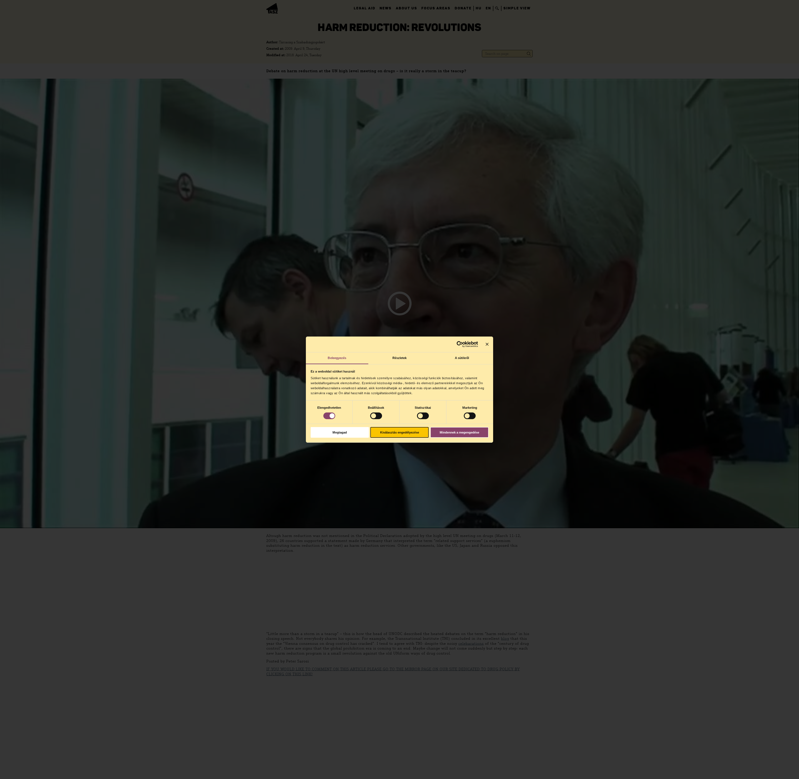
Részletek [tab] (399, 357)
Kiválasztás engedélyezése (399, 432)
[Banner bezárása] (487, 344)
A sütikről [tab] (462, 357)
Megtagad (340, 432)
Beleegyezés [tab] (337, 357)
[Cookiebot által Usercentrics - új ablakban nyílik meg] (460, 344)
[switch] (376, 415)
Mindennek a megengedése (459, 432)
